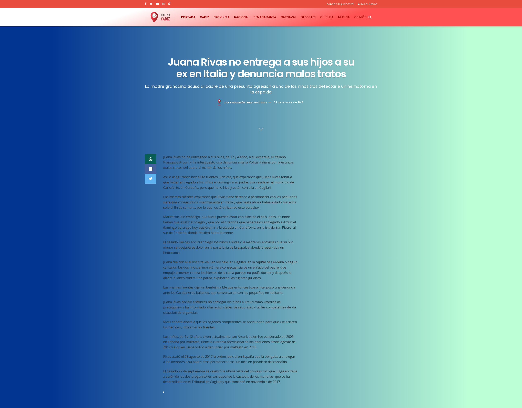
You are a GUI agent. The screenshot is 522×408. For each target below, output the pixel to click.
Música (344, 17)
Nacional (241, 17)
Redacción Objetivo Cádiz (248, 102)
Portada (188, 17)
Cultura (327, 17)
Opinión (360, 17)
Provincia (221, 17)
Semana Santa (265, 17)
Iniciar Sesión (368, 4)
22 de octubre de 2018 (288, 102)
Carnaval (288, 17)
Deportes (308, 17)
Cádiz (204, 17)
